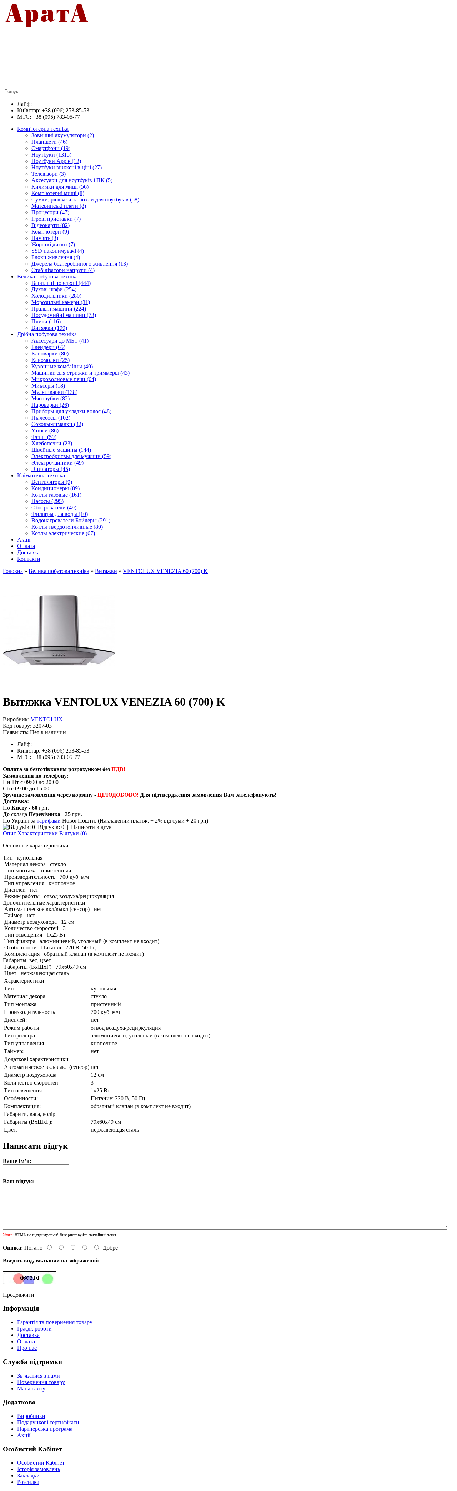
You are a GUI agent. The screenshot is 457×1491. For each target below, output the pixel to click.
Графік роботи (34, 1329)
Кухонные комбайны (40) (62, 366)
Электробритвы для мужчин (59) (71, 456)
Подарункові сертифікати (48, 1422)
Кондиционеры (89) (55, 488)
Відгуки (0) (73, 833)
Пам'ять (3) (44, 238)
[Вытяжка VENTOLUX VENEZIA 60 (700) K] (59, 684)
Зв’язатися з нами (38, 1376)
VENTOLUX (47, 719)
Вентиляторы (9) (51, 482)
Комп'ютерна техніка (43, 129)
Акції (23, 540)
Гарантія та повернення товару (54, 1322)
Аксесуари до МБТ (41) (60, 341)
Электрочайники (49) (57, 463)
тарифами (49, 821)
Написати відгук (91, 827)
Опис (9, 833)
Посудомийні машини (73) (63, 315)
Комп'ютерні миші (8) (57, 193)
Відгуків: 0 (51, 827)
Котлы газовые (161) (56, 495)
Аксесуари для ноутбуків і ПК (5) (71, 180)
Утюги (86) (45, 430)
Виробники (31, 1416)
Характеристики (37, 833)
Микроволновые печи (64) (63, 379)
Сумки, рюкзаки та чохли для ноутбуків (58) (85, 199)
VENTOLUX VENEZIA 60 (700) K (165, 571)
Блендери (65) (48, 347)
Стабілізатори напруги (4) (63, 270)
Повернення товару (41, 1382)
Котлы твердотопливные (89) (67, 527)
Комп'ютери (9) (50, 232)
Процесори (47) (50, 212)
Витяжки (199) (49, 328)
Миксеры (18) (48, 386)
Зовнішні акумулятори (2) (62, 135)
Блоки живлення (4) (55, 257)
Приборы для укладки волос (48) (71, 411)
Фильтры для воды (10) (59, 514)
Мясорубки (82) (50, 398)
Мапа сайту (31, 1388)
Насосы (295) (47, 501)
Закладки (28, 1475)
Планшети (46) (49, 142)
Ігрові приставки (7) (56, 219)
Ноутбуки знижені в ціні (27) (66, 167)
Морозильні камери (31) (60, 302)
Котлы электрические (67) (63, 533)
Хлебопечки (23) (51, 443)
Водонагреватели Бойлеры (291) (70, 520)
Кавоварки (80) (50, 353)
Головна (13, 571)
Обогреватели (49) (53, 507)
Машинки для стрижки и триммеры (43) (80, 373)
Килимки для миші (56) (60, 187)
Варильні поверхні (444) (61, 283)
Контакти (28, 559)
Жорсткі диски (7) (53, 244)
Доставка (28, 552)
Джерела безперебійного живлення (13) (79, 264)
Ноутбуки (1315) (51, 155)
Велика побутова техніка (47, 276)
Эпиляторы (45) (50, 469)
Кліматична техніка (41, 475)
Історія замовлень (38, 1469)
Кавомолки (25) (50, 360)
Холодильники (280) (56, 296)
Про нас (27, 1348)
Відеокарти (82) (50, 225)
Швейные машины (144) (61, 450)
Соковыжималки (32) (57, 424)
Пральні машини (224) (58, 309)
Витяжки (106, 571)
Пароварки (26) (50, 405)
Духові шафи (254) (53, 289)
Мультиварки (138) (54, 392)
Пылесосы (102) (50, 418)
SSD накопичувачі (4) (57, 251)
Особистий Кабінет (41, 1463)
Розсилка (28, 1482)
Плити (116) (46, 321)
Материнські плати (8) (58, 206)
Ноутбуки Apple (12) (56, 161)
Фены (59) (43, 437)
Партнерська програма (44, 1429)
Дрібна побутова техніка (47, 334)
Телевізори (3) (48, 174)
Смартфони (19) (50, 148)
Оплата (26, 546)
